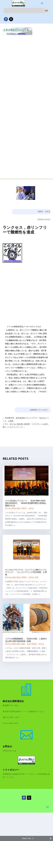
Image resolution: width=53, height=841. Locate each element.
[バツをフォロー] (11, 19)
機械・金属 (25, 644)
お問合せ (7, 746)
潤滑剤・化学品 (44, 212)
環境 (36, 577)
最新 (18, 508)
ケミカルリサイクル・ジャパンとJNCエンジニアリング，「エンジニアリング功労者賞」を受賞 (26, 572)
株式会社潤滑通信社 (13, 701)
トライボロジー (11, 769)
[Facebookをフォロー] (6, 19)
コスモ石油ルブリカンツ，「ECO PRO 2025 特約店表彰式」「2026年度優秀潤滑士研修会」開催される (26, 503)
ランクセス (43, 410)
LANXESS (33, 410)
